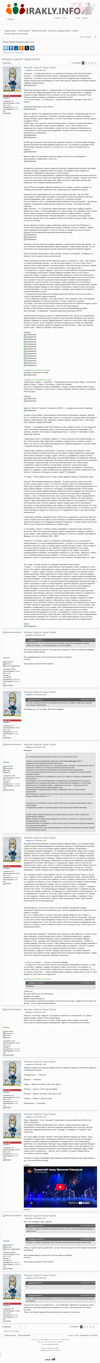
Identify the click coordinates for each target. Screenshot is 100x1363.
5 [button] (95, 63)
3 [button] (89, 63)
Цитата (77, 18)
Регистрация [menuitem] (95, 19)
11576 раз (17, 784)
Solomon (6, 762)
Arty (42, 1342)
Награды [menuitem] (57, 18)
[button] (97, 63)
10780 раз (17, 786)
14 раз (16, 107)
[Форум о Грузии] (50, 8)
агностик (6, 657)
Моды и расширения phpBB (50, 1348)
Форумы (10, 19)
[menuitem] (63, 18)
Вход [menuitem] (90, 19)
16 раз (16, 109)
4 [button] (92, 63)
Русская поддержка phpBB (50, 1344)
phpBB (46, 1339)
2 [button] (86, 63)
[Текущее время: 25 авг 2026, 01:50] (77, 36)
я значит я (6, 98)
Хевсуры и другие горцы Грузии (21, 59)
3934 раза (17, 681)
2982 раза (17, 679)
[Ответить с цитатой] (95, 68)
